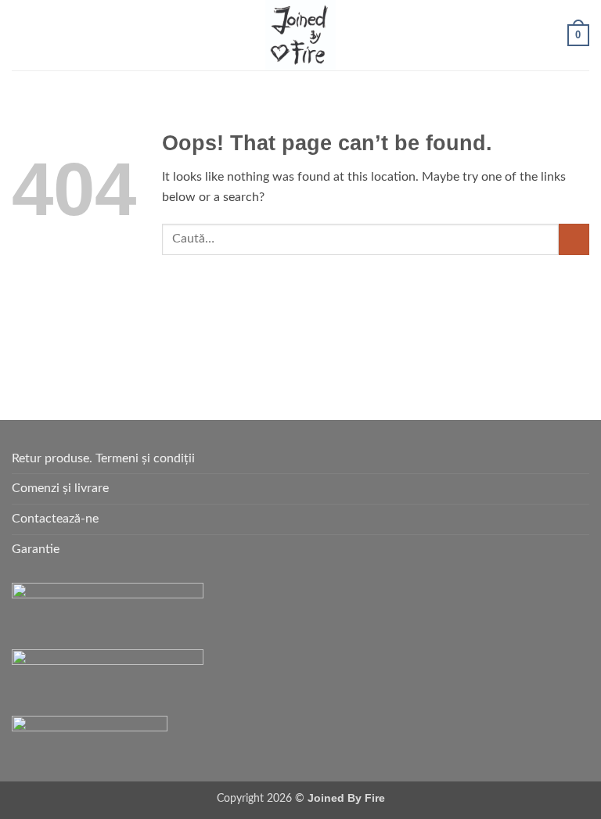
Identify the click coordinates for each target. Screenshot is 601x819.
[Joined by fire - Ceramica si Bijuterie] (300, 35)
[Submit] (574, 239)
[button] (21, 35)
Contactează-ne (55, 518)
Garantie (35, 549)
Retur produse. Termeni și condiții (103, 458)
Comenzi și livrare (60, 488)
